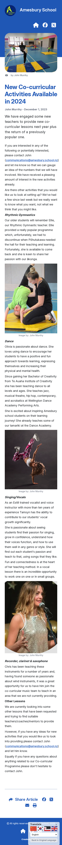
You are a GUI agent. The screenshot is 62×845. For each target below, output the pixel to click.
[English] (54, 828)
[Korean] (40, 828)
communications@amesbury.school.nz (32, 160)
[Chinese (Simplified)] (33, 828)
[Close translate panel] (56, 825)
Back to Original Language (44, 840)
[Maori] (47, 828)
